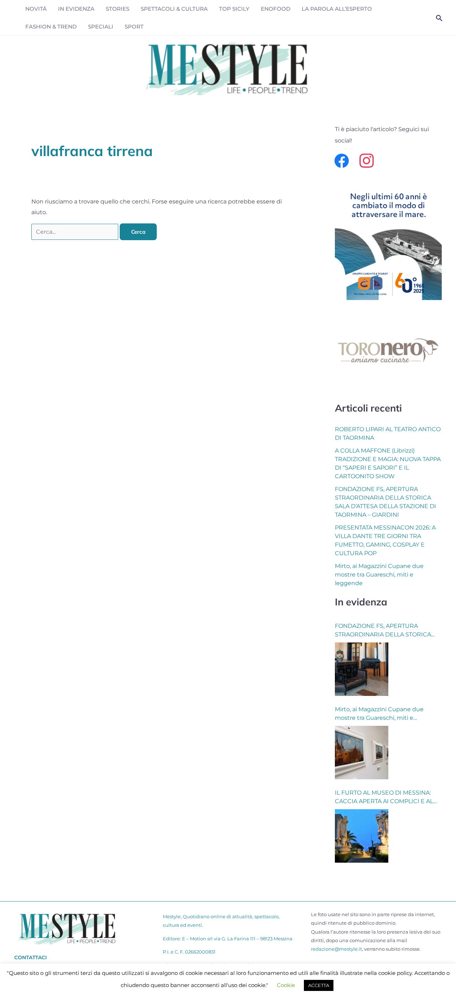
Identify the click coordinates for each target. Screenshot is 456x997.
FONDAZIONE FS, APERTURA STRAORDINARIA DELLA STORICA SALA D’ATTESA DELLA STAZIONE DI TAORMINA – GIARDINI (385, 631)
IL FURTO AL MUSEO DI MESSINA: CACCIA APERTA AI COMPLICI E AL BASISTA (384, 797)
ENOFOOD (275, 8)
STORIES (117, 8)
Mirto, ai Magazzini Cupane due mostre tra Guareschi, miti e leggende (379, 575)
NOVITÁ (36, 8)
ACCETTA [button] (318, 985)
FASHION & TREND (51, 26)
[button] (439, 18)
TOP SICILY (234, 8)
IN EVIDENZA (76, 8)
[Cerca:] (75, 231)
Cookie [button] (286, 985)
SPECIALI (100, 26)
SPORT (134, 26)
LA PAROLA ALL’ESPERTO (337, 8)
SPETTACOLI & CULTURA (174, 8)
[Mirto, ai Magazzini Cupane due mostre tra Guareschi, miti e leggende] (361, 752)
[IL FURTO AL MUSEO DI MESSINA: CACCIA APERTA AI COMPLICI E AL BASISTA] (361, 836)
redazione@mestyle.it (336, 949)
